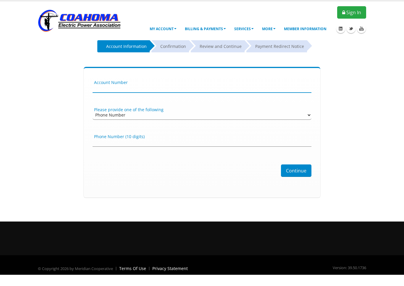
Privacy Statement (170, 268)
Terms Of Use (132, 268)
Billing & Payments (204, 28)
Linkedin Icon (340, 28)
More (267, 28)
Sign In (353, 12)
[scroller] (394, 279)
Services (242, 28)
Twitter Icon (351, 28)
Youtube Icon (361, 28)
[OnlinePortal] (79, 20)
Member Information (305, 28)
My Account (162, 28)
